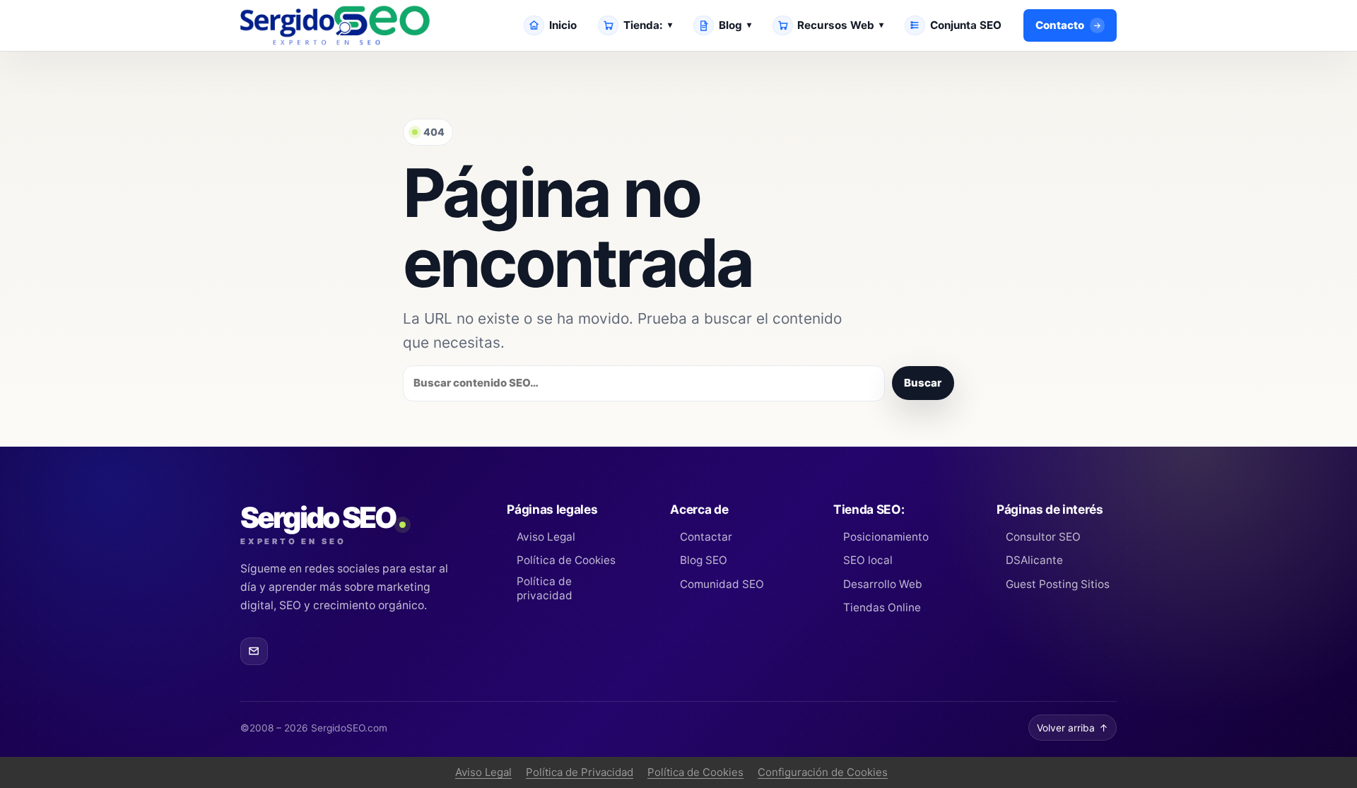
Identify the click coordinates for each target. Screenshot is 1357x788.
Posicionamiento (885, 536)
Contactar (706, 536)
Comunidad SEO (721, 584)
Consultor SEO (1043, 536)
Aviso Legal (546, 536)
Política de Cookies (566, 560)
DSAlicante (1034, 560)
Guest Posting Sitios (1058, 584)
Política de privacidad (544, 589)
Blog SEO (703, 560)
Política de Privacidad (579, 772)
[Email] (254, 651)
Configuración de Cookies (823, 772)
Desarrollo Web (882, 584)
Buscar (922, 382)
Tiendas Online (881, 607)
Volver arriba (1072, 728)
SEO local (867, 560)
